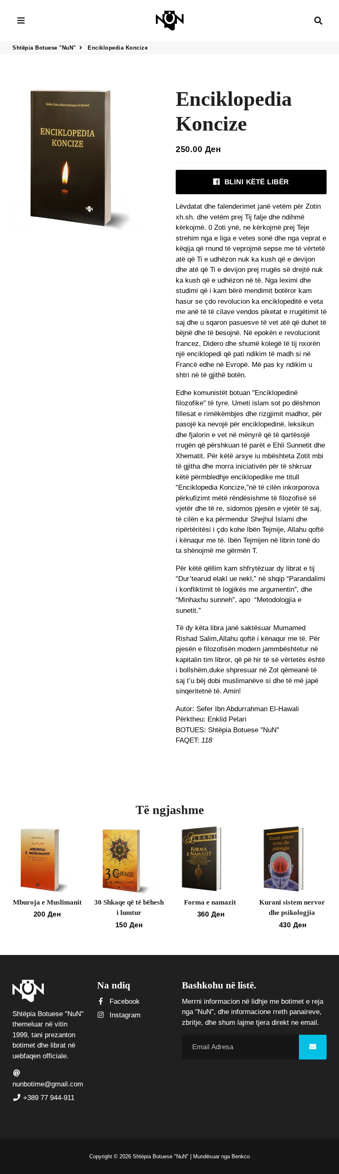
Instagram (124, 1015)
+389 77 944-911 (47, 1098)
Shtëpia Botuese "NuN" (44, 48)
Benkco (241, 1156)
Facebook (123, 1001)
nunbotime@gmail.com (47, 1084)
